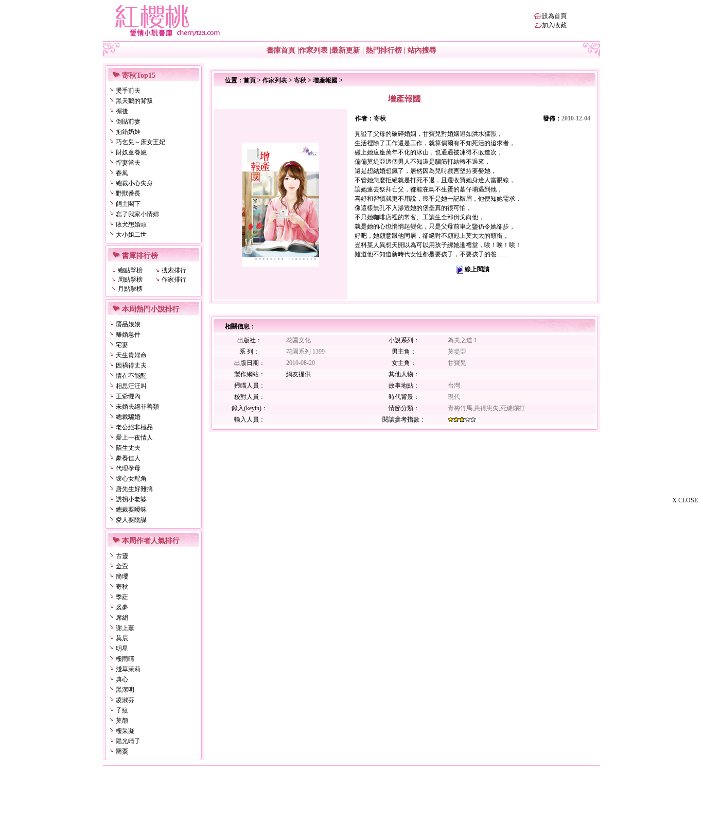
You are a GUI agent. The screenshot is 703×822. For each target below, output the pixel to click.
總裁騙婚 (128, 417)
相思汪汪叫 (131, 386)
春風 (122, 173)
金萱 (122, 566)
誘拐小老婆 (131, 499)
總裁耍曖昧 (131, 509)
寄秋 (122, 586)
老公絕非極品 (134, 427)
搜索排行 (174, 270)
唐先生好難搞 (134, 489)
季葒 (122, 597)
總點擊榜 (130, 270)
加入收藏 (554, 25)
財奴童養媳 (131, 152)
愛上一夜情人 (134, 437)
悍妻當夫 (128, 162)
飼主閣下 (128, 203)
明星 (122, 648)
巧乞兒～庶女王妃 (140, 142)
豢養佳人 (128, 458)
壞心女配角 (131, 478)
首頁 (249, 80)
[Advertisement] (651, 663)
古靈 (122, 555)
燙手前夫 (128, 90)
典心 (122, 679)
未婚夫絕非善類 (137, 406)
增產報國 (325, 80)
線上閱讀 (477, 269)
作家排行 (174, 279)
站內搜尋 (422, 50)
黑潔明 (125, 689)
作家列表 (313, 50)
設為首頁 (554, 16)
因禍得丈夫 (131, 365)
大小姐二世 (131, 234)
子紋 (122, 710)
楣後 (122, 111)
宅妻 (122, 344)
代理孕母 (128, 468)
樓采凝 (125, 730)
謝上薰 (125, 628)
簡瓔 (122, 576)
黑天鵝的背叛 (134, 100)
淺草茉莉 (128, 669)
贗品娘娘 (128, 324)
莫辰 (122, 638)
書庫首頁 (281, 50)
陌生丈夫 (128, 447)
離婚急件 (128, 334)
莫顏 (122, 720)
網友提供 (298, 374)
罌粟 (122, 751)
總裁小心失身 (134, 183)
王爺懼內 (128, 396)
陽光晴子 (128, 741)
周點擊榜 (130, 279)
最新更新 (345, 50)
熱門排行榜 (384, 50)
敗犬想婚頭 (131, 224)
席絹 (122, 617)
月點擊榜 (130, 288)
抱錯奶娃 (128, 131)
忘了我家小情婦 (137, 214)
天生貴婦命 (131, 355)
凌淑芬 (125, 700)
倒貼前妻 (128, 121)
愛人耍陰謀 (131, 519)
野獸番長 (128, 193)
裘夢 (122, 607)
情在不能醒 (131, 375)
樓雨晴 (125, 658)
